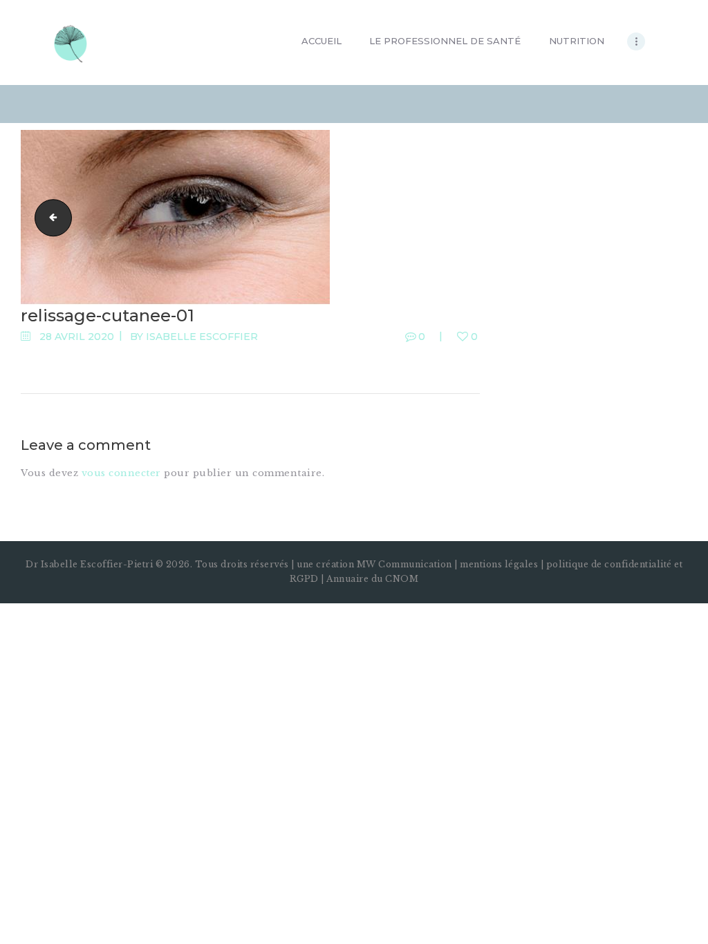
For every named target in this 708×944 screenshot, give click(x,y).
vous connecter (121, 473)
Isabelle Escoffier (202, 336)
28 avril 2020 (76, 336)
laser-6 (49, 217)
